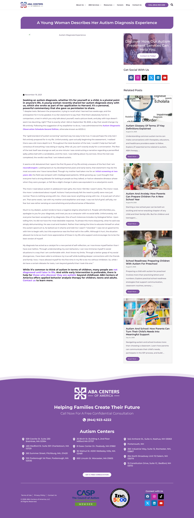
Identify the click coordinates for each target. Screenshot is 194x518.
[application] (85, 5)
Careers (120, 5)
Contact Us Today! (148, 56)
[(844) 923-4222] (97, 420)
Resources (108, 5)
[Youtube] (161, 503)
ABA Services (93, 5)
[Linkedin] (154, 503)
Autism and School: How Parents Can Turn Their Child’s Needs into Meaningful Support (148, 331)
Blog (128, 5)
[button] (156, 5)
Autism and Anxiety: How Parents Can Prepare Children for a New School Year (145, 196)
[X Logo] (147, 503)
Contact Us (136, 5)
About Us (80, 5)
